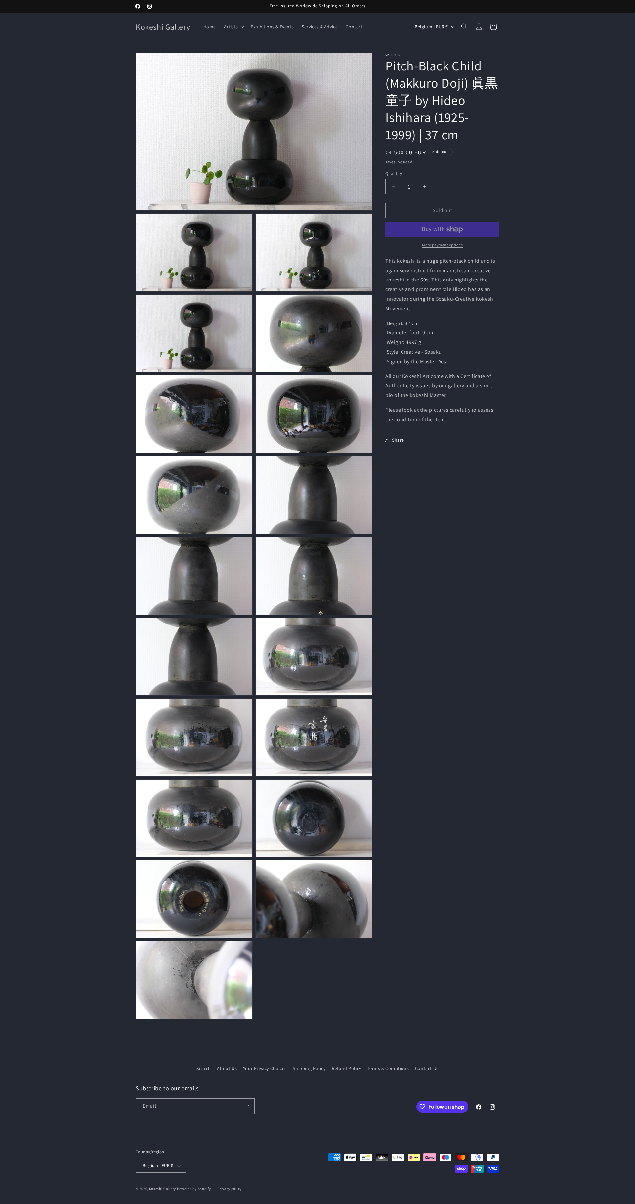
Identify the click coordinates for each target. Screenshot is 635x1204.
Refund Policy (346, 1068)
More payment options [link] (442, 244)
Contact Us (427, 1068)
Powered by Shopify (194, 1188)
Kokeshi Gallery (162, 1188)
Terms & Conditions (388, 1068)
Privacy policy (229, 1188)
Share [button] (398, 440)
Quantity (393, 173)
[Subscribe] (247, 1106)
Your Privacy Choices (265, 1068)
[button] (233, 27)
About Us (227, 1068)
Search (203, 1068)
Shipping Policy (309, 1068)
